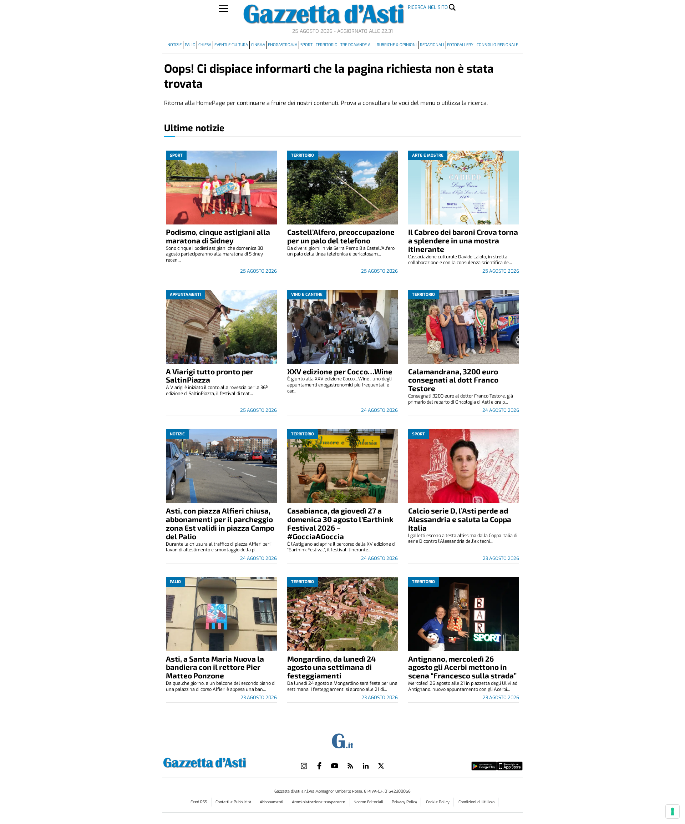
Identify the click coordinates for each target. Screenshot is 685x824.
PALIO (190, 44)
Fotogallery (460, 44)
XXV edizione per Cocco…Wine (339, 371)
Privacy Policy (404, 802)
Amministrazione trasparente (319, 802)
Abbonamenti (272, 802)
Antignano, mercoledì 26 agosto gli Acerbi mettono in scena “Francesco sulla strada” (462, 667)
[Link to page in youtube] (335, 766)
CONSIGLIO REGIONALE (497, 44)
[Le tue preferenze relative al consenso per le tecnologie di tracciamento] (672, 811)
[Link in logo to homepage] (222, 761)
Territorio (327, 44)
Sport (306, 44)
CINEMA (258, 44)
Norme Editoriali (369, 802)
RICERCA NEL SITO (428, 7)
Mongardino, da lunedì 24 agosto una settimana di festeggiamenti (331, 667)
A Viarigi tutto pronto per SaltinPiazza (209, 375)
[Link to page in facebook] (319, 766)
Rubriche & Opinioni (397, 44)
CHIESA (204, 44)
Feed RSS (199, 802)
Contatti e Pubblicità (233, 802)
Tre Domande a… (357, 44)
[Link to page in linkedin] (366, 766)
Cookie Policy (438, 802)
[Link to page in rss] (350, 766)
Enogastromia (282, 44)
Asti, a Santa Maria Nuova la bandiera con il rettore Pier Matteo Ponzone (215, 667)
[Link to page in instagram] (304, 766)
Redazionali (432, 44)
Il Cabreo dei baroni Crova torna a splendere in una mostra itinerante (463, 240)
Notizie (174, 44)
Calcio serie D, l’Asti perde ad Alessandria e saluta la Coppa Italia (459, 519)
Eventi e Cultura (231, 44)
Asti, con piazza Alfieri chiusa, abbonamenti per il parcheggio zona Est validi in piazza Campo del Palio (220, 523)
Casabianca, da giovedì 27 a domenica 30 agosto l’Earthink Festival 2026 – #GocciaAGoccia (340, 523)
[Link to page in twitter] (381, 766)
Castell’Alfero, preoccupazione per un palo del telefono (341, 236)
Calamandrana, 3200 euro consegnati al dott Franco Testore (453, 380)
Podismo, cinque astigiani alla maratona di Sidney (218, 236)
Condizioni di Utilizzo (476, 802)
